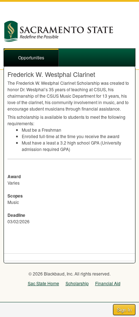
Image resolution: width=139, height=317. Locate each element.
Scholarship (77, 283)
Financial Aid (107, 283)
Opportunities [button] (31, 57)
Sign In (124, 309)
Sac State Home (43, 283)
